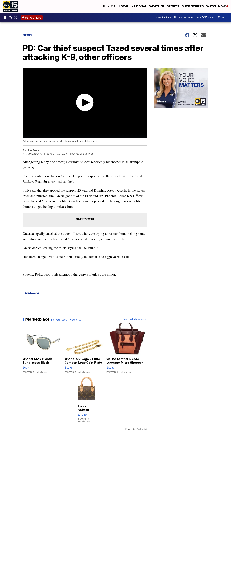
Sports (173, 6)
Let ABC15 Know (205, 17)
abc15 (6, 17)
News (27, 35)
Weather (156, 6)
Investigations (163, 17)
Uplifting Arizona (183, 17)
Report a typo (32, 292)
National (139, 6)
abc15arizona (11, 17)
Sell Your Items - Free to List (66, 320)
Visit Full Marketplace (135, 319)
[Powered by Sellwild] (142, 429)
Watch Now (216, 6)
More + (222, 17)
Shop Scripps (193, 6)
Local (124, 6)
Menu (107, 6)
